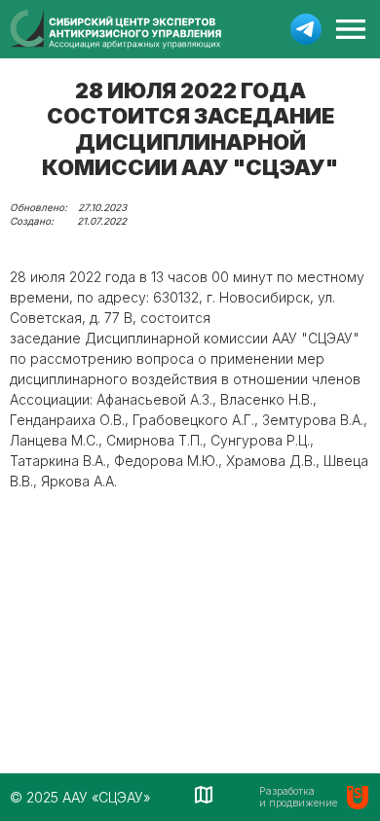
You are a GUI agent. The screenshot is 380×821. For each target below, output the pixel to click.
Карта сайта (205, 794)
